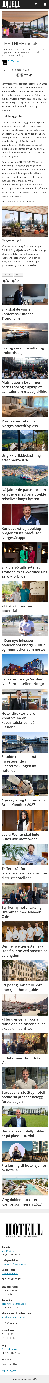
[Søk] (35, 4)
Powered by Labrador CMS (24, 1379)
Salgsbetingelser (9, 1370)
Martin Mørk (8, 1250)
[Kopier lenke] (31, 75)
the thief (7, 275)
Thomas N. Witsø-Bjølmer (14, 1263)
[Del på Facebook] (18, 75)
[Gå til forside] (14, 4)
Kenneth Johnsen (10, 1273)
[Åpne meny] (44, 4)
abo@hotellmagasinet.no (14, 1316)
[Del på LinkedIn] (22, 75)
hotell (18, 275)
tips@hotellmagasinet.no (14, 1303)
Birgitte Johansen (10, 1349)
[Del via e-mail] (26, 75)
